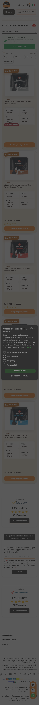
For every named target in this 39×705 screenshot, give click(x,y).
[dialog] (19, 352)
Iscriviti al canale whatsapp (19, 369)
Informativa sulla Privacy (23, 391)
